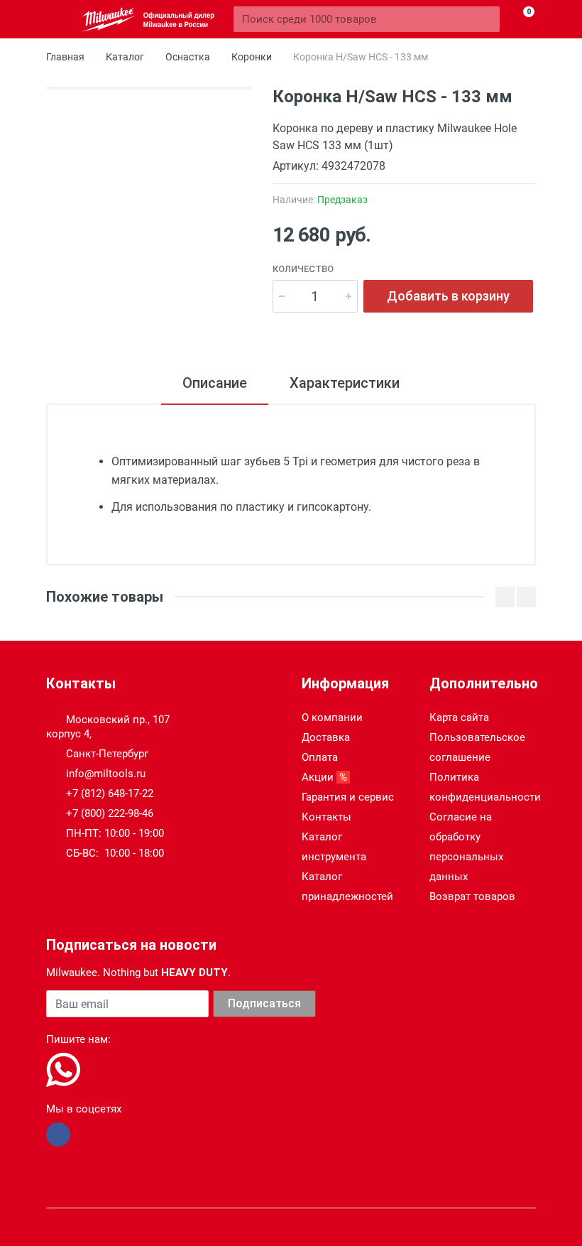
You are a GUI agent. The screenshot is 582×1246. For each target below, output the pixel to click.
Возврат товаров (472, 896)
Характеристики (345, 382)
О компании (332, 717)
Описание (214, 382)
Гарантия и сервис (348, 797)
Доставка (326, 737)
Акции (326, 777)
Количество (303, 269)
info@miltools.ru (106, 773)
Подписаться (264, 1003)
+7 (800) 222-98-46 (109, 813)
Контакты (326, 817)
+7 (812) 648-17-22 (109, 793)
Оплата (320, 757)
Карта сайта (459, 717)
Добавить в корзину (448, 295)
